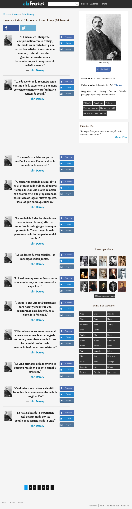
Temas (104, 4)
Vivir (82, 345)
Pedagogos (110, 103)
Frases (84, 4)
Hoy (95, 366)
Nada (82, 319)
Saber (109, 350)
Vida (82, 313)
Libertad (111, 340)
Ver (81, 350)
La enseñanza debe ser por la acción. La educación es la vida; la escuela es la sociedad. (35, 161)
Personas (97, 345)
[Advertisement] (38, 128)
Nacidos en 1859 (107, 108)
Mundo (110, 313)
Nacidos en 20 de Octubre (94, 113)
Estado (110, 366)
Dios (82, 329)
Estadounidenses (90, 108)
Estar (109, 334)
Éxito (96, 313)
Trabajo (110, 361)
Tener (109, 329)
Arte (95, 356)
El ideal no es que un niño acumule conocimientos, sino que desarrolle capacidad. (35, 282)
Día (95, 334)
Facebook (93, 505)
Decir (109, 345)
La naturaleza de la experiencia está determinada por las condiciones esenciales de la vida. (35, 416)
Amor (96, 319)
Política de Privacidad (109, 505)
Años (82, 361)
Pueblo (97, 372)
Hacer (109, 319)
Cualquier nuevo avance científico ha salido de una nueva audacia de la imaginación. (35, 392)
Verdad (83, 334)
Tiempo (110, 324)
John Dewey (28, 14)
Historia (83, 366)
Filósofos (87, 103)
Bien (96, 324)
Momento (111, 372)
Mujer (96, 340)
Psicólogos (98, 103)
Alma (96, 361)
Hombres (84, 324)
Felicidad (111, 356)
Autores (94, 4)
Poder (82, 340)
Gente (96, 329)
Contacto (125, 505)
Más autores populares (105, 296)
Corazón (97, 350)
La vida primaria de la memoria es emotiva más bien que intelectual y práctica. (35, 368)
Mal (82, 356)
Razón (83, 372)
